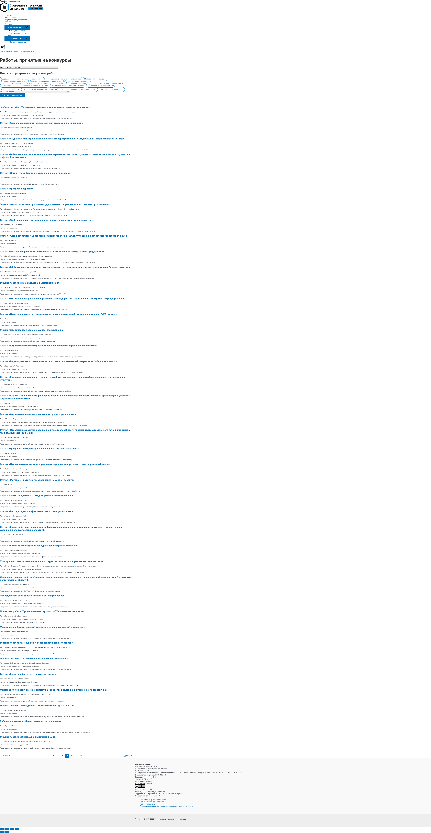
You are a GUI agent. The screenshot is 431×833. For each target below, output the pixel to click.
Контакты (8, 35)
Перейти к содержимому (10, 1)
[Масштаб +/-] (2, 829)
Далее (128, 756)
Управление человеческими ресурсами (40, 89)
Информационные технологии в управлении (62, 79)
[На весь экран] (7, 829)
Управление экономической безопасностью (78, 89)
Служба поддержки (18, 42)
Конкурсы (8, 24)
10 (72, 756)
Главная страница (6, 51)
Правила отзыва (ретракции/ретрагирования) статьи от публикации (168, 806)
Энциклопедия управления (15, 20)
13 (81, 756)
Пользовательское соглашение (152, 802)
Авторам (8, 15)
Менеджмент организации (95, 79)
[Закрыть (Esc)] (17, 829)
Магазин (7, 22)
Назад (6, 756)
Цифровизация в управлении (112, 89)
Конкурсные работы (18, 33)
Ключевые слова (7, 92)
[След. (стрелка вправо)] (7, 832)
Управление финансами (11, 89)
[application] (13, 24)
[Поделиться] (12, 829)
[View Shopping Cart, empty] (2, 47)
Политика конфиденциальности (153, 800)
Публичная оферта (147, 804)
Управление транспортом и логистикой (97, 87)
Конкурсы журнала (18, 31)
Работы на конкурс (19, 51)
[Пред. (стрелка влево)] (2, 832)
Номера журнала (11, 17)
